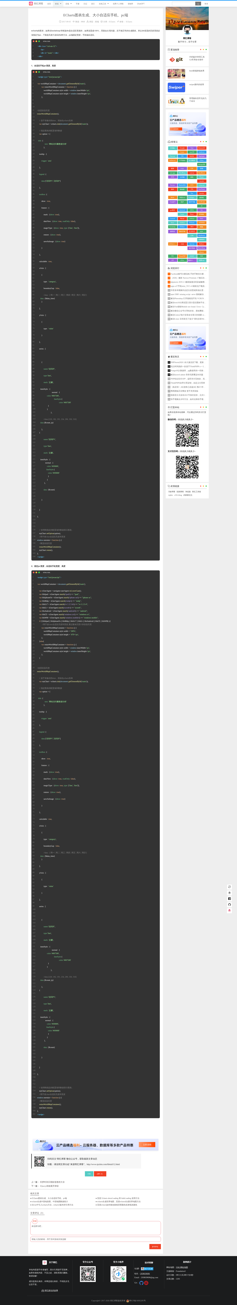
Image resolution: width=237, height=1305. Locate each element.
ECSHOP (192, 231)
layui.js (192, 244)
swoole (201, 193)
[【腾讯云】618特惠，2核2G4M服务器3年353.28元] (95, 1142)
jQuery (201, 252)
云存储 (182, 177)
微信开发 (182, 231)
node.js (192, 218)
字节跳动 (182, 160)
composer (201, 185)
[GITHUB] (229, 905)
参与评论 (155, 1246)
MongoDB (201, 164)
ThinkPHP (182, 256)
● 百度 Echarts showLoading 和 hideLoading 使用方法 (117, 1198)
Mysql (182, 218)
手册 (77, 3)
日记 (85, 3)
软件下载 (192, 202)
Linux (182, 152)
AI (201, 206)
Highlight (202, 156)
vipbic (170, 495)
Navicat (172, 156)
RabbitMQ (182, 185)
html (201, 218)
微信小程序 (192, 260)
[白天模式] (229, 887)
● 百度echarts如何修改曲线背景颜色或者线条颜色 (116, 1205)
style (201, 231)
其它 (93, 3)
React (192, 214)
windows (201, 152)
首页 (49, 3)
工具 (182, 244)
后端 (67, 3)
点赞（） (100, 1174)
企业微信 (192, 160)
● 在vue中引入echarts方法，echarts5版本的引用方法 (51, 1205)
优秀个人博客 (118, 3)
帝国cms (182, 197)
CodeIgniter (192, 197)
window (182, 222)
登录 (206, 3)
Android (182, 210)
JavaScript (201, 202)
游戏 (201, 168)
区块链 (201, 214)
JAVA (192, 210)
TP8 (182, 156)
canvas (192, 173)
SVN (191, 185)
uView (202, 160)
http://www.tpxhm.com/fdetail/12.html (103, 1164)
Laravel (172, 218)
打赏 (89, 1174)
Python (201, 244)
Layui (182, 214)
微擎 (172, 168)
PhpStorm (201, 235)
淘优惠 (188, 492)
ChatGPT (141, 3)
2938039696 (145, 1274)
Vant (192, 148)
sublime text (173, 244)
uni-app (172, 173)
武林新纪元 (187, 495)
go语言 (172, 210)
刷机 (191, 177)
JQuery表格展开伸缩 (49, 1186)
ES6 (192, 168)
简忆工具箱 (196, 492)
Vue (192, 193)
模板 (201, 227)
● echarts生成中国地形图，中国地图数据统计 (49, 1201)
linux (172, 222)
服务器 (172, 231)
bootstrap (172, 227)
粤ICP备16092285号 (137, 1301)
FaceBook (201, 173)
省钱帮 (130, 3)
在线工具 (102, 3)
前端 (57, 3)
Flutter (202, 177)
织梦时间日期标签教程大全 (52, 1182)
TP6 (192, 189)
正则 (191, 235)
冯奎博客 (171, 492)
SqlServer (172, 160)
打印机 (172, 148)
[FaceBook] (229, 899)
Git (202, 210)
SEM (172, 177)
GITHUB (201, 222)
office (182, 260)
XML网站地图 (182, 1267)
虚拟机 (201, 197)
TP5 (172, 256)
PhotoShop (201, 248)
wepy (182, 168)
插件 (172, 189)
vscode (201, 181)
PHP (201, 256)
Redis (172, 197)
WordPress (182, 173)
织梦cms (201, 260)
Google (182, 148)
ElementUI (201, 148)
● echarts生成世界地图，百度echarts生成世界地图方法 (118, 1201)
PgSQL (192, 156)
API (172, 260)
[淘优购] (229, 893)
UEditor (182, 227)
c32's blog (178, 495)
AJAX (192, 256)
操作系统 (192, 248)
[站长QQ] (229, 911)
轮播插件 (202, 239)
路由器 (182, 189)
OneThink (201, 189)
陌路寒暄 (180, 492)
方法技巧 (173, 202)
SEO (192, 227)
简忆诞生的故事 (51, 1291)
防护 (182, 202)
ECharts (112, 22)
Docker (172, 185)
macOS (192, 152)
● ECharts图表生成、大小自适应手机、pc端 (48, 1198)
